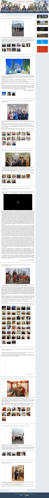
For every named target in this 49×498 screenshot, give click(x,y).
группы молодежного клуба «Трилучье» (28, 130)
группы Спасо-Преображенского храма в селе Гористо (28, 172)
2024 (42, 46)
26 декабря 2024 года (31, 259)
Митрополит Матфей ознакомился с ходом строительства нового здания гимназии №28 (16, 18)
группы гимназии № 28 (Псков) (30, 450)
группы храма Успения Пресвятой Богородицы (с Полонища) (25, 405)
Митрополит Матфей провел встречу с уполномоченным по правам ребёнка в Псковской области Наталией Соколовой (16, 462)
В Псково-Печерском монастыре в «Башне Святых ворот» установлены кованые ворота (16, 56)
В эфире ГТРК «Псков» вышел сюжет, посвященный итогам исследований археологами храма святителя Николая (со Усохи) (17, 349)
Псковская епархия (10, 0)
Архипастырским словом (25, 300)
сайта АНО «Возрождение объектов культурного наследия (26, 89)
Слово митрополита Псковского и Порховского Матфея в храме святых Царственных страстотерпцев (15, 189)
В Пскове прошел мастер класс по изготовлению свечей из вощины (12, 378)
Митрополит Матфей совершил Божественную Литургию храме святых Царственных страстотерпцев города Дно (16, 265)
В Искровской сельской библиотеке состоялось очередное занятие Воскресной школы (16, 150)
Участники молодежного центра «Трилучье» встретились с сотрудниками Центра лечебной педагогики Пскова (17, 101)
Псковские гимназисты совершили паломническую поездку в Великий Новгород (15, 425)
